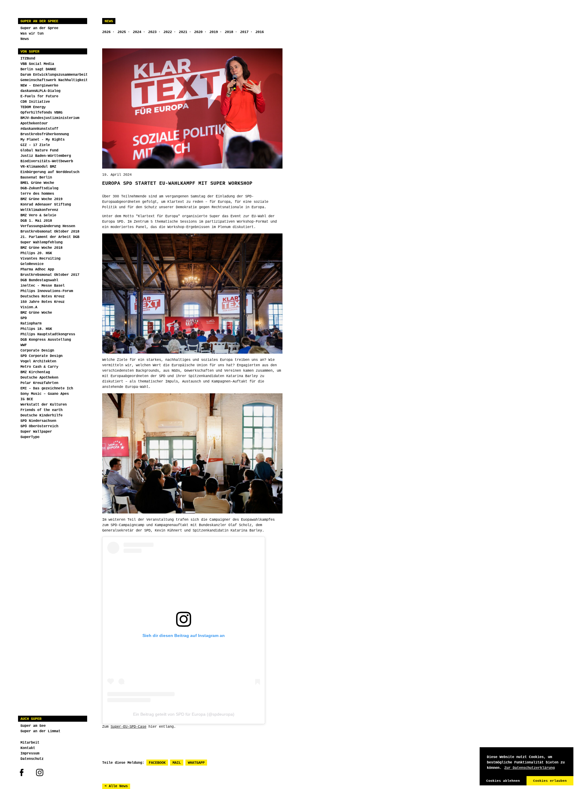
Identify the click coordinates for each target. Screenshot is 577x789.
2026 (106, 32)
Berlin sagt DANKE (38, 69)
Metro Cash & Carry (39, 367)
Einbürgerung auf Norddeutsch (49, 172)
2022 (167, 32)
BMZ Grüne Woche (36, 313)
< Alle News (116, 786)
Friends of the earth (41, 410)
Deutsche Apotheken (39, 378)
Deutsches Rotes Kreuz (42, 296)
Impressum (29, 753)
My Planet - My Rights (42, 140)
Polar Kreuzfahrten (39, 383)
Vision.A (28, 307)
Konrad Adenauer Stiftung (45, 205)
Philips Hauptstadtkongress (47, 334)
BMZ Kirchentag (35, 372)
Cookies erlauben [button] (550, 781)
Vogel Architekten (38, 361)
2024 (137, 32)
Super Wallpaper (36, 432)
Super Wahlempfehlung (41, 242)
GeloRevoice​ (32, 264)
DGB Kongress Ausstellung (45, 340)
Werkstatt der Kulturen (43, 405)
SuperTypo (29, 437)
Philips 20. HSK (36, 253)
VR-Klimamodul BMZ (38, 167)
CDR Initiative (35, 102)
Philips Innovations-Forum (46, 291)
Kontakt (27, 748)
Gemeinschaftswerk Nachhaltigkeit (54, 80)
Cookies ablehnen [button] (503, 781)
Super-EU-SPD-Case (128, 727)
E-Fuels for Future (39, 96)
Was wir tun (32, 34)
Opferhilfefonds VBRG (41, 113)
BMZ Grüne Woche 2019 (41, 199)
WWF (23, 345)
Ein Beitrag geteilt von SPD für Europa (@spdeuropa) (183, 714)
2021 (183, 32)
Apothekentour (34, 123)
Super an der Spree (39, 21)
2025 (122, 32)
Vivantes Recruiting (40, 259)
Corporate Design (37, 351)
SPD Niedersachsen (38, 421)
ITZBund (27, 58)
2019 (213, 32)
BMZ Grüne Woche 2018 (41, 248)
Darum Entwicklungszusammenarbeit (54, 75)
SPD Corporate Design (41, 356)
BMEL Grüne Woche (37, 183)
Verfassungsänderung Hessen (47, 226)
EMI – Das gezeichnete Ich (46, 388)
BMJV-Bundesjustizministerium (49, 118)
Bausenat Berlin (36, 177)
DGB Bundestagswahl (39, 280)
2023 (152, 32)
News (24, 39)
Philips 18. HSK (36, 329)
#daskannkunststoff (39, 129)
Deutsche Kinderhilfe (41, 415)
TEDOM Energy (33, 107)
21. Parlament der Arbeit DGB (49, 237)
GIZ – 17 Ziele (35, 145)
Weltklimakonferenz (39, 210)
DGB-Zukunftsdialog (39, 188)
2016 (259, 32)
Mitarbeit (29, 743)
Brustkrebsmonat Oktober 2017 (49, 275)
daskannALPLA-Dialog (40, 91)
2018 (229, 32)
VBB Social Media (37, 64)
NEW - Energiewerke (39, 86)
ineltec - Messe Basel (42, 286)
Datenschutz (32, 759)
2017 (244, 32)
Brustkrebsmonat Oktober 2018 (49, 232)
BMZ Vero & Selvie (38, 215)
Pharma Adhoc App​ (37, 269)
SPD (23, 318)
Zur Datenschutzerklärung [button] (529, 768)
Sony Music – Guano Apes (44, 394)
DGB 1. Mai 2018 (36, 221)
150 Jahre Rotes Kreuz (42, 302)
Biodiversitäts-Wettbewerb (46, 161)
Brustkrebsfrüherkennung (44, 134)
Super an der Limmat (40, 731)
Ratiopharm (30, 323)
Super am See (33, 726)
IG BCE (26, 399)
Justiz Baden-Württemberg (45, 156)
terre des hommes (37, 194)
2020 (198, 32)
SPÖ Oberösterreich (39, 426)
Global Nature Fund (39, 150)
